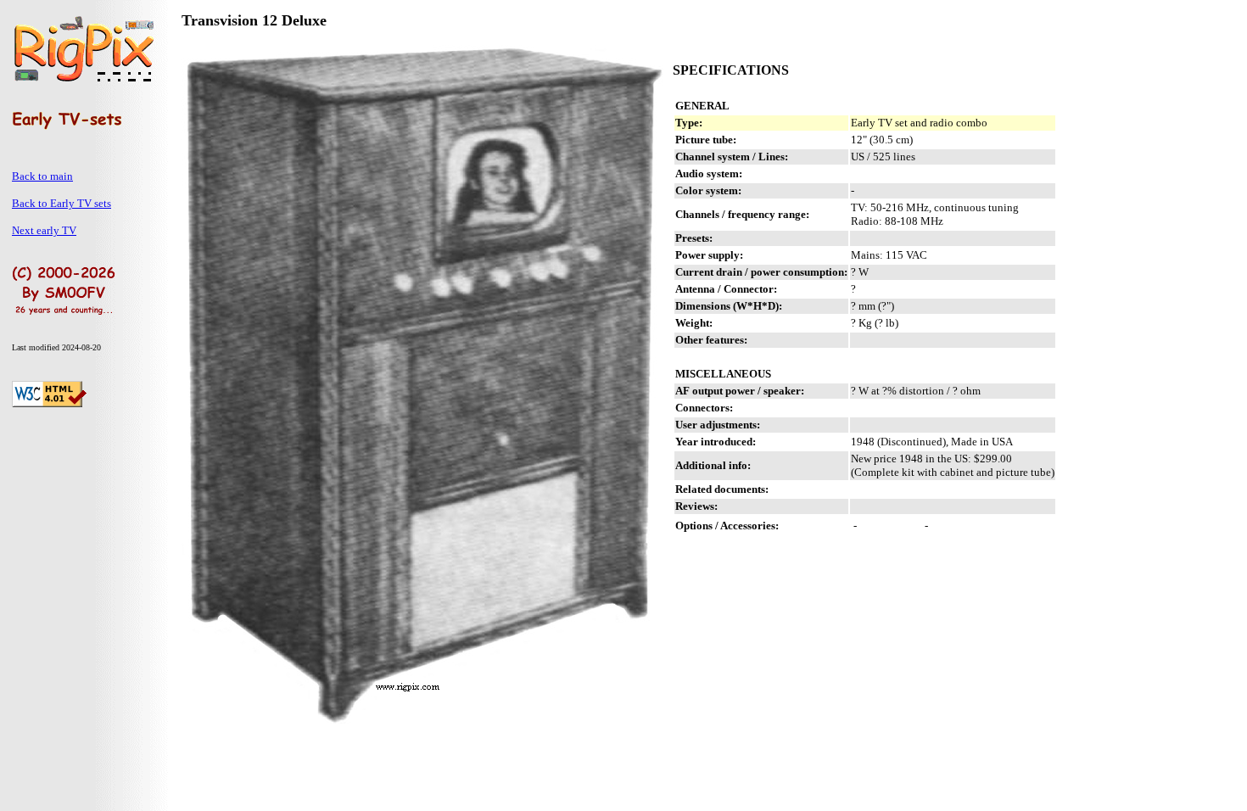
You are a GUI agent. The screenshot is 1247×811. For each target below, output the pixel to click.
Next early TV (44, 230)
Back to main (42, 176)
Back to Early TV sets (61, 203)
